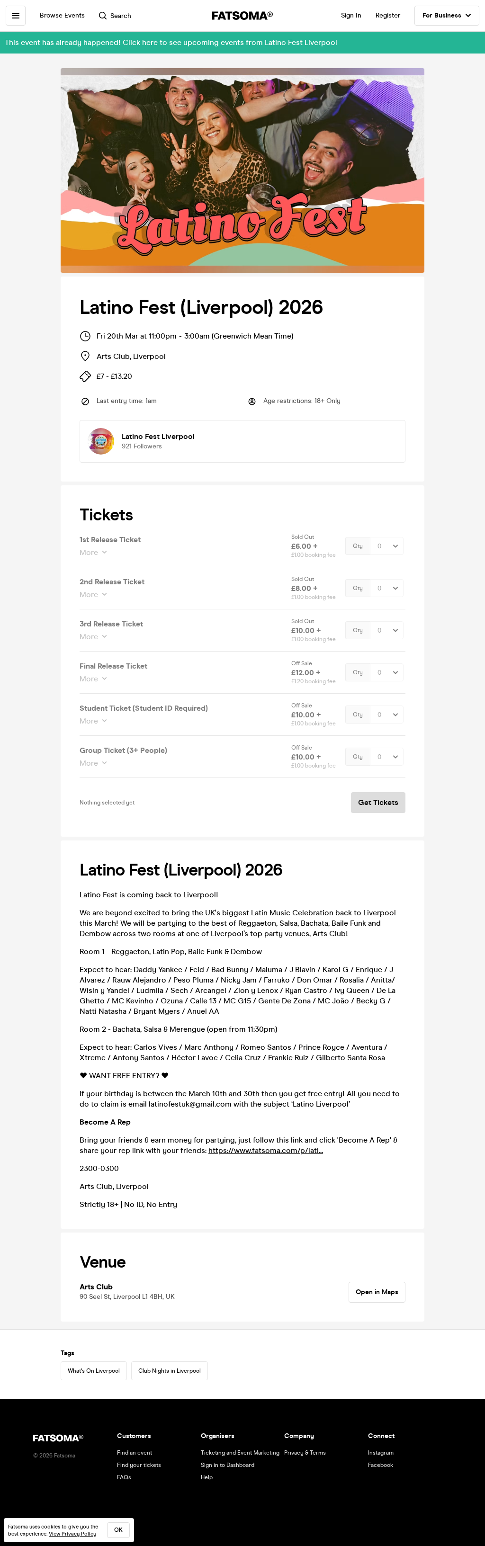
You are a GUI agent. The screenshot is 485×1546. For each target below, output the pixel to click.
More (89, 552)
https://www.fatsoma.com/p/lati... (265, 1150)
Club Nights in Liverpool (169, 1370)
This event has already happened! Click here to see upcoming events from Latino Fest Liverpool (171, 42)
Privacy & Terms (305, 1452)
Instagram (381, 1452)
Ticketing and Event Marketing (240, 1452)
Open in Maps (377, 1292)
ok (118, 1530)
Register (388, 15)
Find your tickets (139, 1465)
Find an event (134, 1452)
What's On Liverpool (94, 1370)
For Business (441, 15)
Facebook (380, 1465)
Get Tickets (378, 802)
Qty (358, 546)
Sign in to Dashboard (227, 1465)
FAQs (124, 1477)
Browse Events (62, 15)
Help (207, 1477)
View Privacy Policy (72, 1534)
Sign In (351, 15)
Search (120, 16)
